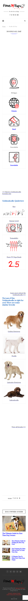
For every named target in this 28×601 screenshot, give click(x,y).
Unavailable (14, 165)
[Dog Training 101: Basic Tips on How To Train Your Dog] (6, 549)
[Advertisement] (14, 446)
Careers (8, 594)
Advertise (15, 593)
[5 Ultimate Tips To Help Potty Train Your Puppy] (6, 557)
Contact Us (10, 593)
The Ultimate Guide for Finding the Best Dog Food (19, 542)
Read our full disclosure (20, 588)
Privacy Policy (18, 594)
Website (14, 111)
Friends (18, 593)
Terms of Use (12, 594)
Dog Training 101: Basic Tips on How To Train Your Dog (18, 550)
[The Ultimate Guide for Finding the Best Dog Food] (6, 541)
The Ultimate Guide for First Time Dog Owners (12, 534)
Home (4, 26)
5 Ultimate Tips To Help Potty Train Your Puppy (18, 558)
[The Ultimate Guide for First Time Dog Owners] (14, 517)
